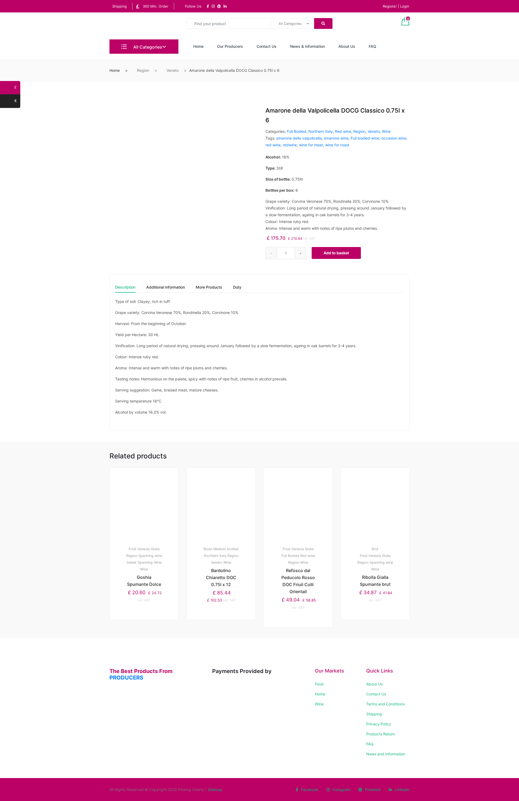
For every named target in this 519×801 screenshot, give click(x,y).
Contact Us (267, 46)
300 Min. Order (155, 6)
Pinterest (373, 789)
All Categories (147, 47)
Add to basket (336, 253)
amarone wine (336, 138)
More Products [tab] (209, 287)
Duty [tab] (237, 287)
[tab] (125, 289)
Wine (386, 131)
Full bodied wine (365, 138)
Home (198, 46)
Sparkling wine (150, 556)
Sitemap (215, 789)
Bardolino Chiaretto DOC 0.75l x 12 (221, 577)
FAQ (372, 46)
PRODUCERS (126, 677)
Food (319, 684)
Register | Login (396, 6)
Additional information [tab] (165, 287)
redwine (290, 145)
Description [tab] (125, 287)
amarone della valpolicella (299, 138)
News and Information (385, 754)
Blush (208, 549)
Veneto (173, 70)
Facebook (309, 789)
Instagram (341, 789)
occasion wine (393, 138)
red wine (273, 145)
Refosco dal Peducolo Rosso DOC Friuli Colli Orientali (298, 581)
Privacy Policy (378, 724)
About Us (346, 46)
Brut (375, 549)
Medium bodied (225, 549)
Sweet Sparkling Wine (144, 562)
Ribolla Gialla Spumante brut (375, 580)
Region (143, 70)
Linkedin (402, 789)
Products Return (380, 734)
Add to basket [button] (147, 638)
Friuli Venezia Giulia (144, 549)
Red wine (343, 131)
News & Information (307, 46)
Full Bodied (296, 131)
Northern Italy (320, 131)
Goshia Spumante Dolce (144, 580)
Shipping (119, 6)
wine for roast (337, 145)
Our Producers (230, 46)
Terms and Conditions (385, 704)
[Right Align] (323, 23)
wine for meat (311, 145)
